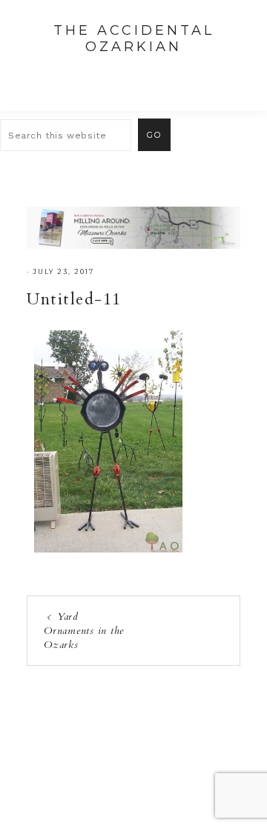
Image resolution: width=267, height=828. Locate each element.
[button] (238, 75)
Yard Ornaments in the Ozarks (84, 631)
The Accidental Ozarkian (133, 38)
